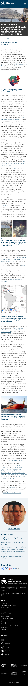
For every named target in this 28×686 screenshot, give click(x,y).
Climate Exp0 (13, 49)
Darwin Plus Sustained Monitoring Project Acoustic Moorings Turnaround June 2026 (13, 551)
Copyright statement (6, 620)
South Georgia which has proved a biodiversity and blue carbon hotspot (14, 330)
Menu (25, 3)
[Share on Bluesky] (2, 568)
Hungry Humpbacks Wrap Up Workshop (13, 547)
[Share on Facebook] (6, 568)
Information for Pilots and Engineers (11, 626)
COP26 (14, 168)
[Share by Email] (17, 568)
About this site (5, 616)
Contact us (4, 603)
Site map (3, 622)
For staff (3, 629)
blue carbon (5, 205)
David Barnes (14, 529)
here (8, 91)
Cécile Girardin (12, 89)
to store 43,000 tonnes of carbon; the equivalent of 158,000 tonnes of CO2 (13, 259)
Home (2, 38)
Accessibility (4, 627)
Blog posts (8, 38)
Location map (5, 607)
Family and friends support (8, 605)
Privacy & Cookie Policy (7, 618)
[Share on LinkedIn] (14, 568)
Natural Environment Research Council (11, 589)
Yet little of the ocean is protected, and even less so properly (13, 163)
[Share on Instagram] (10, 568)
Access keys (4, 624)
